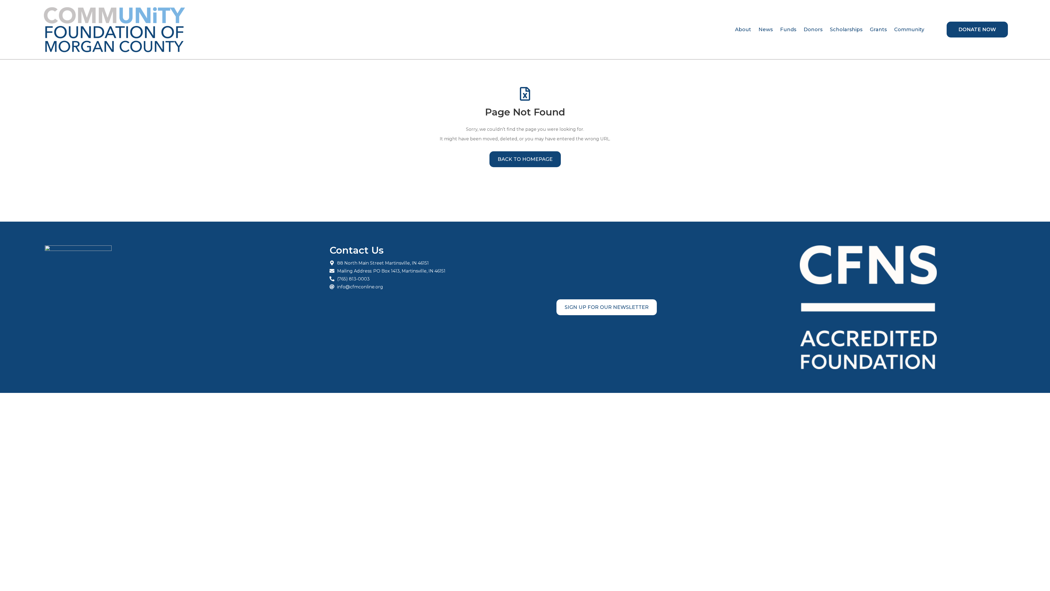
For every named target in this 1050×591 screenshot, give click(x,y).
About (743, 30)
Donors (813, 30)
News (766, 30)
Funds (788, 30)
